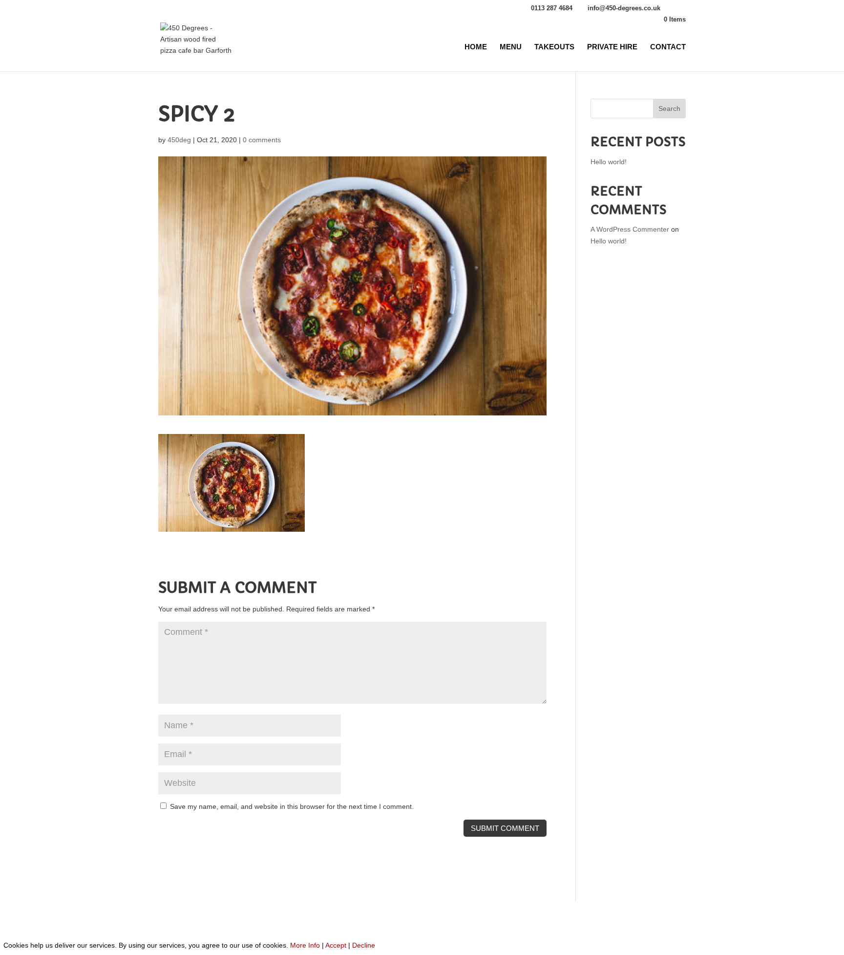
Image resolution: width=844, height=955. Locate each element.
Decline (363, 945)
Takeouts (554, 47)
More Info (305, 945)
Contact (668, 47)
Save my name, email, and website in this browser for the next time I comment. (292, 806)
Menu (511, 47)
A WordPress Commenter (630, 229)
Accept (335, 945)
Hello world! (609, 162)
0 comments (262, 140)
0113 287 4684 (551, 8)
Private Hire (612, 47)
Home (475, 47)
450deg (179, 140)
